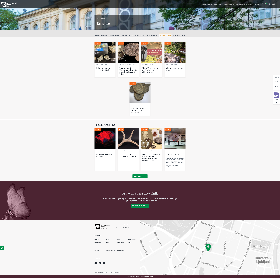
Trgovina (257, 4)
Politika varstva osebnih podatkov (109, 270)
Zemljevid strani (117, 272)
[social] (95, 263)
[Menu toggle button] (273, 4)
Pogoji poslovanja (97, 270)
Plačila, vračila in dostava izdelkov (100, 272)
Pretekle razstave (140, 176)
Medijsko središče (121, 250)
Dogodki (209, 4)
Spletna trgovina (276, 87)
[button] (2, 248)
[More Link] (105, 59)
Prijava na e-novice (140, 206)
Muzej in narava (248, 4)
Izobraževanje (233, 4)
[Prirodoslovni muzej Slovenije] (8, 4)
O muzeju (96, 250)
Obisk (215, 4)
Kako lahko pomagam (110, 250)
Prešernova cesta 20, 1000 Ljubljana (122, 227)
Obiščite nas (276, 77)
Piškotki (110, 272)
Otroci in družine (223, 4)
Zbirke (241, 4)
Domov (98, 18)
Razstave (203, 4)
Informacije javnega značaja (122, 270)
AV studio (151, 276)
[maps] (210, 247)
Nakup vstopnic (276, 82)
